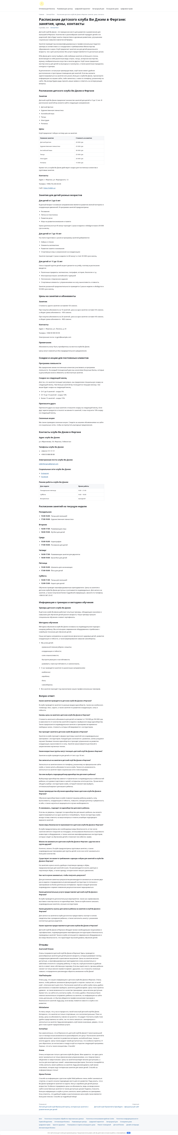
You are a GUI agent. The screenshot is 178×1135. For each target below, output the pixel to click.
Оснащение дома (112, 9)
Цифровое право (127, 9)
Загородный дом (98, 9)
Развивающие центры (65, 9)
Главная (41, 14)
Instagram (45, 473)
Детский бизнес (118, 1125)
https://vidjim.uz (49, 188)
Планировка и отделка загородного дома (81, 1125)
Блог (40, 1119)
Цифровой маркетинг (82, 9)
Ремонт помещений (104, 1125)
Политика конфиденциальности (127, 1119)
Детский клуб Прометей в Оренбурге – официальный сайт (116, 1105)
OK (129, 1133)
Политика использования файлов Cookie (100, 1119)
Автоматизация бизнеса (47, 1128)
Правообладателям (45, 1122)
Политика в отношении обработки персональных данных (64, 1119)
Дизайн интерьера (132, 1125)
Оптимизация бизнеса (47, 9)
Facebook (44, 477)
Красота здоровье (59, 1125)
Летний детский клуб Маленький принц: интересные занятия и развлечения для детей (63, 1106)
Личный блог (50, 14)
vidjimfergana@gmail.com (48, 464)
